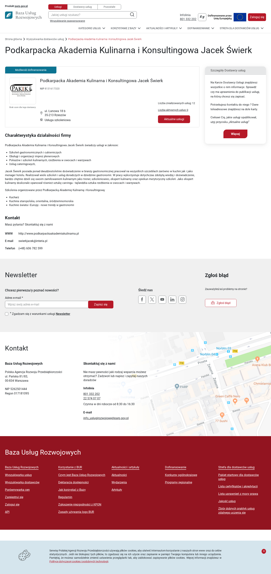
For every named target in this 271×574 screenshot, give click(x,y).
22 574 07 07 (91, 398)
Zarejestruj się (14, 497)
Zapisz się (100, 304)
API (7, 512)
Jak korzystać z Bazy (72, 489)
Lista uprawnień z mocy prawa (238, 494)
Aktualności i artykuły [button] (162, 28)
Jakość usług (227, 501)
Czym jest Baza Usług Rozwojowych (81, 475)
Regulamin (65, 497)
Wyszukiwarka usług (18, 475)
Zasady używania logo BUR (76, 512)
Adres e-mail (13, 298)
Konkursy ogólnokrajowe (181, 475)
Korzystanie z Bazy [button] (123, 28)
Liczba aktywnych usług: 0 (173, 110)
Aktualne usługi (174, 119)
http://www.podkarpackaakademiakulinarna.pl (48, 233)
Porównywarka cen (17, 489)
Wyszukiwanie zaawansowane (67, 20)
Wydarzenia (119, 482)
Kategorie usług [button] (90, 28)
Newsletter (63, 314)
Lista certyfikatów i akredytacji (238, 486)
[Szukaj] (132, 14)
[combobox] (92, 14)
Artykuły (117, 489)
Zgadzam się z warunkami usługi (41, 314)
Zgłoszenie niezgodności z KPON (79, 504)
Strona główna (13, 39)
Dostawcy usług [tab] (82, 6)
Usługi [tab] (58, 6)
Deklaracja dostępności (73, 482)
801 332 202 (188, 19)
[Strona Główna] (23, 15)
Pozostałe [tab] (109, 6)
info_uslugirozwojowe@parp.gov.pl (106, 418)
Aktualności (119, 475)
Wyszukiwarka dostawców (22, 482)
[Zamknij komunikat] (264, 551)
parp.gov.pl (21, 6)
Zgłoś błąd (223, 303)
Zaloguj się (257, 17)
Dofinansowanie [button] (198, 28)
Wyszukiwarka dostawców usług (45, 39)
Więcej (235, 134)
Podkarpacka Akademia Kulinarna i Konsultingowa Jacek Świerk (101, 80)
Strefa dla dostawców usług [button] (239, 28)
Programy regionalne (178, 482)
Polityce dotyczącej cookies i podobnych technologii (78, 561)
